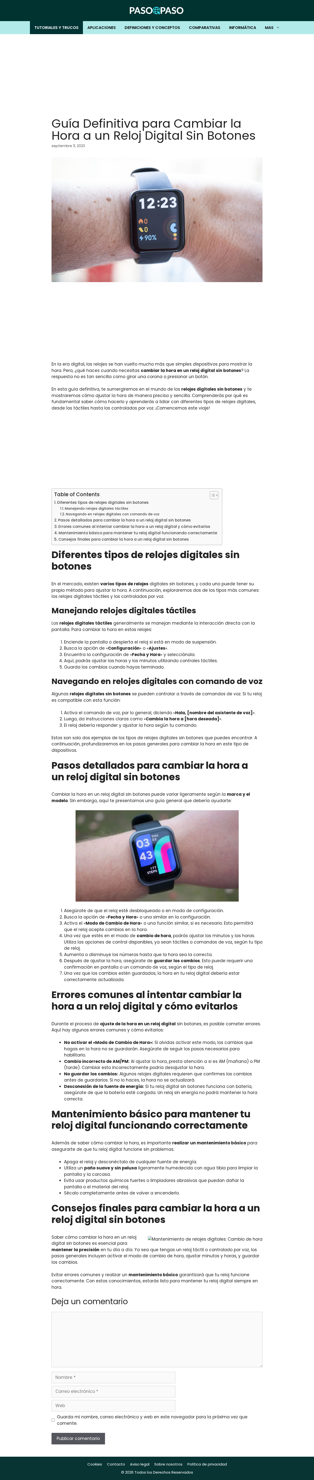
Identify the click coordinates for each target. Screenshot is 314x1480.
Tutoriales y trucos (56, 27)
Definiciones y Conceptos (152, 27)
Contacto (116, 1464)
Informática (242, 27)
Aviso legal (139, 1464)
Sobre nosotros (168, 1464)
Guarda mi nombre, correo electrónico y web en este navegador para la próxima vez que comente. (152, 1420)
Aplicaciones (101, 27)
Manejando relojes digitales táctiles (96, 508)
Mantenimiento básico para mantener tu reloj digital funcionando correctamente (138, 532)
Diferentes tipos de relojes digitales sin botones (103, 502)
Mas (269, 27)
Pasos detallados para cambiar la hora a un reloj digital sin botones (124, 520)
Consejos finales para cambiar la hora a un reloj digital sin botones (123, 539)
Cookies (94, 1464)
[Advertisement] (157, 71)
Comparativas (204, 27)
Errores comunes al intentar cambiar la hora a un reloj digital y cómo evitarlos (134, 526)
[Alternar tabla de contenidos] (211, 495)
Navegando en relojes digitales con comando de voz (112, 514)
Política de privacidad (207, 1464)
